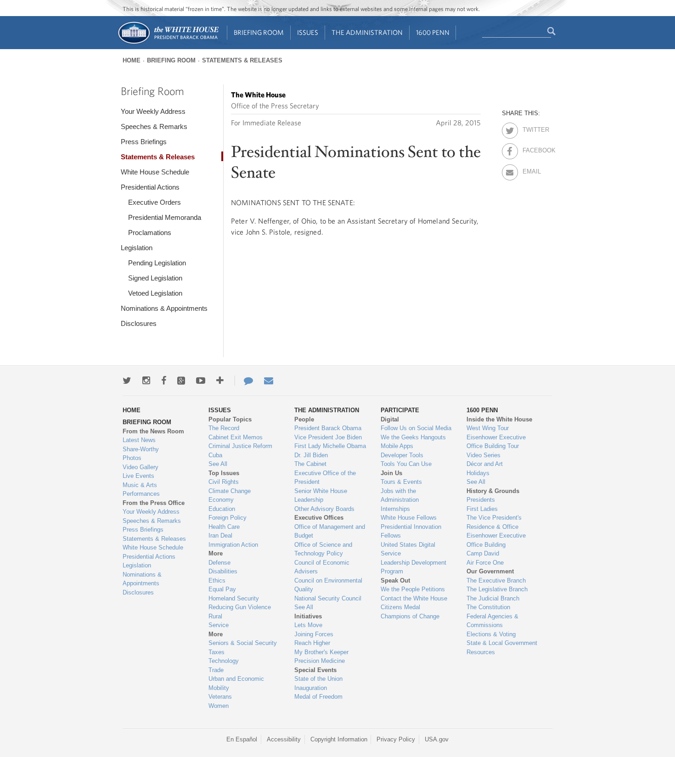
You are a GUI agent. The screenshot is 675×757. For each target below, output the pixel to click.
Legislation (136, 248)
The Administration (367, 32)
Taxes (216, 652)
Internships (395, 508)
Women (218, 705)
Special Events (315, 670)
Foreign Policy (227, 517)
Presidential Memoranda (164, 217)
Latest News (139, 440)
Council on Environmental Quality (328, 585)
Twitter (531, 128)
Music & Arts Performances (141, 490)
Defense (219, 562)
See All (217, 463)
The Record (223, 428)
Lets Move (308, 625)
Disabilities (222, 571)
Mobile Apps (397, 446)
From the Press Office (154, 502)
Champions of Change (410, 616)
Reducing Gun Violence (239, 607)
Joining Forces (313, 634)
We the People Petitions (413, 589)
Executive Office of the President (325, 478)
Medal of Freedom (318, 696)
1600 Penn (433, 32)
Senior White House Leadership (320, 496)
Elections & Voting (491, 634)
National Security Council (327, 598)
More (215, 553)
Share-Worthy (141, 449)
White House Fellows (409, 517)
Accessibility (284, 739)
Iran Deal (220, 535)
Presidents (481, 499)
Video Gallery (140, 467)
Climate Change (229, 491)
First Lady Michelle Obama (330, 446)
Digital (390, 419)
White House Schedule (155, 172)
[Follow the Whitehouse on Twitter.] (127, 381)
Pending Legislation (157, 263)
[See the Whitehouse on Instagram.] (146, 381)
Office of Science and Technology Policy (323, 549)
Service (218, 625)
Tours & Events (401, 481)
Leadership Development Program (413, 567)
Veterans (220, 696)
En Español (241, 739)
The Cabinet (310, 463)
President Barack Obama (327, 428)
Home (132, 60)
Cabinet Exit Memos (235, 437)
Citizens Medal (400, 607)
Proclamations (149, 232)
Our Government (490, 571)
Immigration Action (233, 544)
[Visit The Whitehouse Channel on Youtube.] (200, 381)
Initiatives (308, 616)
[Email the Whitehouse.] (268, 381)
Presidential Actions (150, 187)
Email (531, 170)
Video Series (484, 455)
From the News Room (153, 431)
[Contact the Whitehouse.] (244, 381)
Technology (223, 660)
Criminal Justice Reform (240, 446)
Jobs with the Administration (400, 496)
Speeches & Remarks (154, 126)
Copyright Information (338, 739)
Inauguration (310, 687)
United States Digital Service (408, 549)
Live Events (138, 475)
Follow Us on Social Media (416, 428)
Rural (215, 616)
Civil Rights (223, 481)
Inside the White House (499, 419)
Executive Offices (318, 517)
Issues (307, 32)
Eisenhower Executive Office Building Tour (496, 442)
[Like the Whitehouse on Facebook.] (163, 381)
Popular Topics (230, 419)
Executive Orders (154, 202)
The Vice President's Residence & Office (494, 522)
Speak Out (395, 580)
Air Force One (485, 562)
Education (221, 508)
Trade (216, 670)
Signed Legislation (155, 278)
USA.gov (437, 739)
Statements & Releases (242, 60)
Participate (400, 410)
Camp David (483, 553)
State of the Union (318, 678)
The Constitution (488, 607)
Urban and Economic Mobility (236, 683)
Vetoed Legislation (155, 293)
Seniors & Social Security (242, 642)
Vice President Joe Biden (328, 437)
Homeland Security (233, 598)
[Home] (168, 42)
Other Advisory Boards (324, 508)
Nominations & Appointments (164, 308)
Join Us (391, 473)
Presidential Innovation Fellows (411, 531)
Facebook (531, 149)
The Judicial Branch (493, 598)
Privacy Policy (396, 739)
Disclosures (139, 323)
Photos (132, 457)
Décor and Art (485, 463)
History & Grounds (493, 491)
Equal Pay (222, 589)
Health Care (224, 526)
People (304, 419)
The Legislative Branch (497, 589)
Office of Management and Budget (329, 531)
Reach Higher (312, 642)
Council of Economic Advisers (321, 567)
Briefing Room (259, 32)
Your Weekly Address (153, 111)
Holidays (478, 473)
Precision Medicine (319, 660)
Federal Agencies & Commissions (492, 621)
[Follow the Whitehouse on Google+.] (181, 381)
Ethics (216, 580)
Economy (221, 499)
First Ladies (482, 508)
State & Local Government (502, 642)
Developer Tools (402, 455)
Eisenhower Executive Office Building (496, 540)
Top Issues (223, 473)
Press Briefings (144, 142)
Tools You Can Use (406, 463)
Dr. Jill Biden (311, 455)
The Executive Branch (496, 580)
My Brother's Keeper (321, 652)
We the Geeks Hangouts (413, 437)
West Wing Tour (488, 428)
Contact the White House (414, 598)
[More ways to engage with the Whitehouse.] (220, 381)
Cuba (215, 455)
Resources (481, 652)
